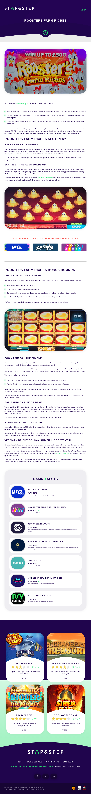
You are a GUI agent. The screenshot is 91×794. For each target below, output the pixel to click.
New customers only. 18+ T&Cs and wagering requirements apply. (41, 495)
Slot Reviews (52, 762)
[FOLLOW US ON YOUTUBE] (53, 776)
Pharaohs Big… (25, 715)
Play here (32, 493)
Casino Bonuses (34, 762)
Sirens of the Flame (66, 715)
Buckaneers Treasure (65, 663)
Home (20, 762)
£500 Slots (68, 762)
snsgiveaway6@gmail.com (67, 766)
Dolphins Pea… (25, 663)
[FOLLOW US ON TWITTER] (45, 776)
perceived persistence (45, 178)
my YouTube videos (62, 453)
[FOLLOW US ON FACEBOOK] (37, 776)
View (24, 678)
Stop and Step (21, 104)
